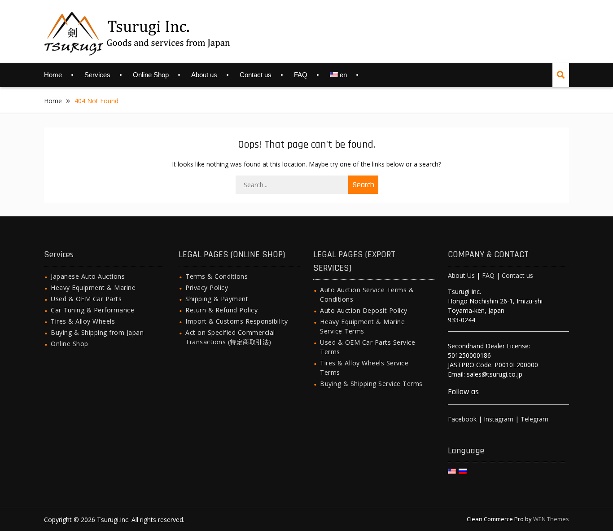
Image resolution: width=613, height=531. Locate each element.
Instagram (498, 419)
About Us (461, 275)
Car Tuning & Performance (92, 310)
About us (204, 75)
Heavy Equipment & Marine (93, 287)
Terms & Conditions (216, 276)
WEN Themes (551, 519)
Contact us (255, 75)
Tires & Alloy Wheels (83, 321)
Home (53, 75)
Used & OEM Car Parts (86, 298)
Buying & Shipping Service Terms (371, 383)
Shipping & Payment (216, 298)
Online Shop (151, 75)
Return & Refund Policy (221, 310)
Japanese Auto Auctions (88, 276)
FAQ (300, 75)
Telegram (534, 419)
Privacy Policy (206, 287)
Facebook (462, 419)
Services (97, 75)
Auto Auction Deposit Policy (363, 310)
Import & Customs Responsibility (236, 321)
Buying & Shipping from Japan (97, 332)
